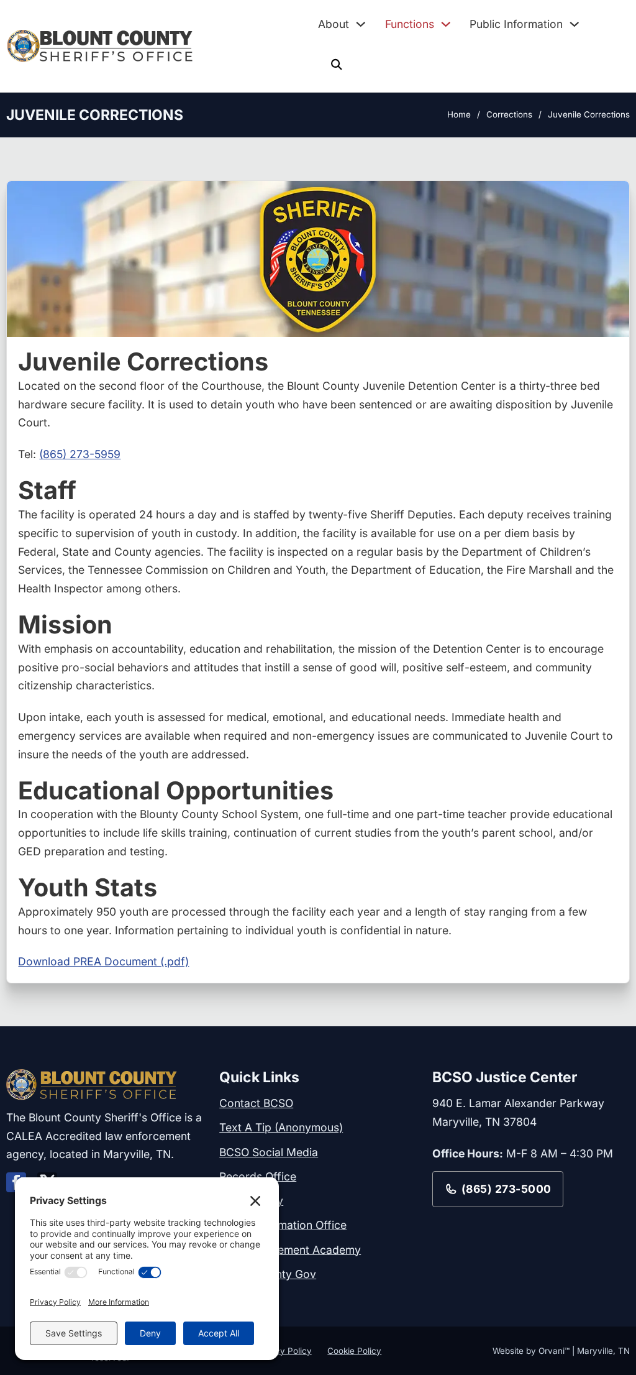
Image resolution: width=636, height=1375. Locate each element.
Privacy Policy (283, 1351)
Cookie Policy (354, 1351)
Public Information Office (283, 1224)
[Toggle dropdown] (360, 24)
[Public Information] (574, 24)
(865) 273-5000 (506, 1188)
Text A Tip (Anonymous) (281, 1127)
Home (459, 114)
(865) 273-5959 (79, 454)
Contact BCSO (256, 1103)
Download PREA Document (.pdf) (103, 961)
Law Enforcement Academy (290, 1249)
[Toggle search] (336, 64)
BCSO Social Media (268, 1152)
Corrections (509, 114)
